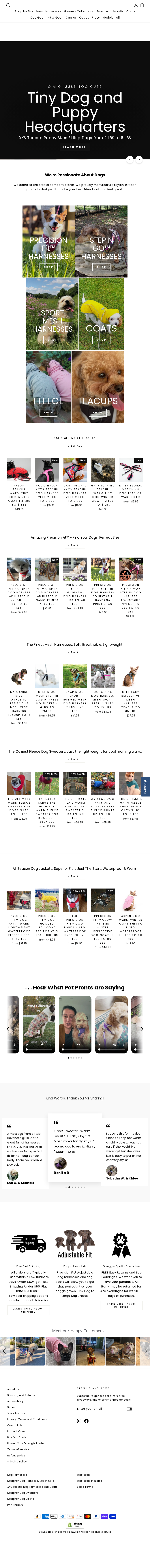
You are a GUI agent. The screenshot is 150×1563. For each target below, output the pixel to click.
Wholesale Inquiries (89, 1481)
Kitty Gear (55, 17)
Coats (130, 11)
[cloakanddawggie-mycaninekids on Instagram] (79, 1421)
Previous (9, 1029)
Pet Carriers (15, 1505)
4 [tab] (77, 1058)
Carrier (71, 17)
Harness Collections (79, 11)
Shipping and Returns (21, 1395)
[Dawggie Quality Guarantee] (121, 1245)
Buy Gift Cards (17, 1437)
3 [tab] (74, 1058)
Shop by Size (24, 11)
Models (107, 17)
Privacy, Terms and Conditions (27, 1419)
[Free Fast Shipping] (28, 1245)
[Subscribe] (129, 1409)
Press (95, 17)
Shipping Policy (17, 1461)
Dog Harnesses (17, 1475)
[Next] (139, 159)
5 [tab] (79, 1058)
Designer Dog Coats (20, 1499)
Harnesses (53, 11)
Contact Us (14, 1425)
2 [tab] (71, 1058)
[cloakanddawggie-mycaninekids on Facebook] (86, 1421)
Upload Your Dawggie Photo (25, 1443)
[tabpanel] (75, 1024)
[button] (5, 1351)
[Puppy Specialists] (75, 1245)
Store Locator (16, 1413)
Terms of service (18, 1449)
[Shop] (48, 241)
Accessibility (15, 1401)
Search (11, 1407)
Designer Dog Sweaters (22, 1493)
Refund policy (16, 1455)
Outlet (84, 17)
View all (75, 445)
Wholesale (84, 1475)
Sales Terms (85, 1487)
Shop (52, 340)
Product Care (16, 1431)
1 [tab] (69, 1058)
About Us (13, 1389)
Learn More (74, 147)
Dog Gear (37, 17)
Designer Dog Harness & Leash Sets (30, 1481)
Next (140, 1029)
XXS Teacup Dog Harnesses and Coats (32, 1487)
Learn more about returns (121, 1305)
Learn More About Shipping (28, 1310)
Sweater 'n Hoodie (110, 11)
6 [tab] (82, 1058)
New (39, 11)
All (118, 17)
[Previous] (130, 159)
